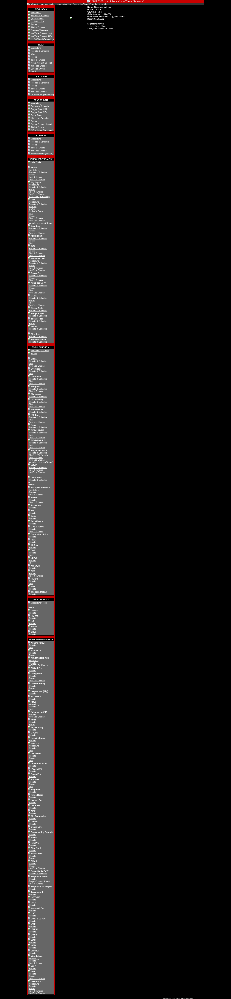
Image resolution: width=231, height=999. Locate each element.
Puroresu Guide (47, 4)
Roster (34, 24)
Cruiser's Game (36, 211)
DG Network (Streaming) (42, 130)
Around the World (80, 4)
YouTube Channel (39, 66)
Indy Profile (36, 162)
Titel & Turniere (38, 27)
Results (32, 492)
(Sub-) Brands (37, 18)
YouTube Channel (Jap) (41, 33)
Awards (93, 4)
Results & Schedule (40, 15)
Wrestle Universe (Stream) (41, 223)
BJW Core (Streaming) (39, 196)
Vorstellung (36, 12)
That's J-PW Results (38, 455)
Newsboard (32, 4)
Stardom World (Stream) (42, 154)
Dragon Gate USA (39, 109)
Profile (34, 353)
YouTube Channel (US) (41, 36)
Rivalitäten (103, 4)
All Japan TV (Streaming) (42, 95)
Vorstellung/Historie (40, 350)
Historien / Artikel (63, 4)
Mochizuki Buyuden (40, 118)
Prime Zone (36, 115)
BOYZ (32, 209)
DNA (31, 213)
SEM (33, 54)
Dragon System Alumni (41, 124)
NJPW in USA (37, 21)
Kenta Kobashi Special (41, 63)
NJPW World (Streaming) (42, 39)
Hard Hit (32, 206)
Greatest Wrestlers (39, 30)
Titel (31, 243)
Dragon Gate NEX (39, 112)
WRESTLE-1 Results (38, 665)
